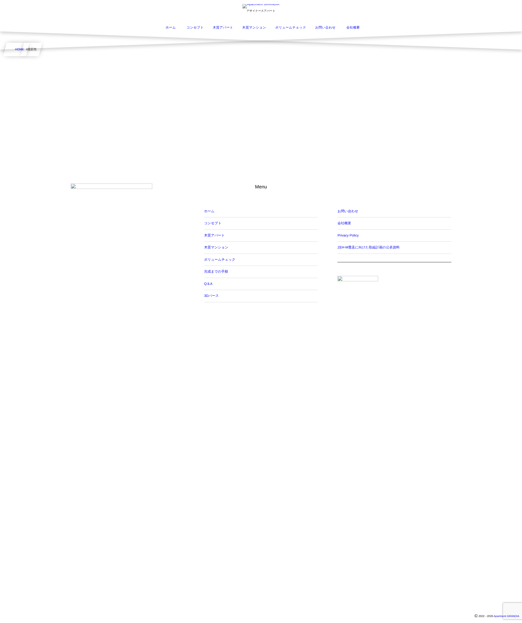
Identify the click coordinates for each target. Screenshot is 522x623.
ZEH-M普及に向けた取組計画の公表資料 (368, 247)
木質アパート (214, 235)
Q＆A (208, 284)
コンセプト (213, 223)
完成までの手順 (216, 271)
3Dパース (211, 296)
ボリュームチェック (219, 259)
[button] (507, 7)
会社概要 (344, 223)
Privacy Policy (348, 235)
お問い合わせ (347, 211)
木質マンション (216, 247)
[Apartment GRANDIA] (261, 6)
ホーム (209, 211)
